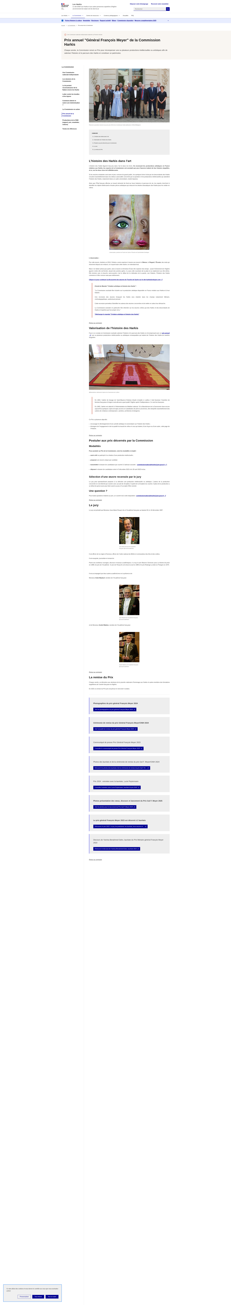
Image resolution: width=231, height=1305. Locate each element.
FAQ (132, 15)
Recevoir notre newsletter (160, 4)
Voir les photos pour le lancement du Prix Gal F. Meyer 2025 (114, 807)
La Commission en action (71, 109)
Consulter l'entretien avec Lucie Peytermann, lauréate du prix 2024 (116, 787)
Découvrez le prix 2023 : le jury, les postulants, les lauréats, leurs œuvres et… (119, 826)
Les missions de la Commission (68, 80)
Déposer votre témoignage (139, 4)
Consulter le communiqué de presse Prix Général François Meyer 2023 (117, 748)
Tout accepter (52, 1296)
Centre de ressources (92, 15)
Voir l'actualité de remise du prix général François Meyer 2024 (114, 729)
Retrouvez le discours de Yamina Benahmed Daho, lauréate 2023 (116, 849)
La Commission (76, 15)
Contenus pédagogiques (111, 15)
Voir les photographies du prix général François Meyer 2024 (114, 709)
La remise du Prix (98, 149)
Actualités (125, 15)
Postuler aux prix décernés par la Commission (105, 143)
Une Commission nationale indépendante (70, 73)
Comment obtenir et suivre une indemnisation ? (71, 103)
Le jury (95, 146)
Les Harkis (64, 15)
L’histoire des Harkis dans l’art (101, 136)
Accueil (63, 25)
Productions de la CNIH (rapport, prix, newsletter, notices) (70, 122)
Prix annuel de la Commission (68, 115)
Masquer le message (168, 20)
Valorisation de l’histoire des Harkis (102, 139)
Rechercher (168, 9)
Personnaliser (24, 1296)
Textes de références (69, 129)
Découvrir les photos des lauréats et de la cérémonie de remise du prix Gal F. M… (121, 768)
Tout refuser (38, 1296)
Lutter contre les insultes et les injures (70, 95)
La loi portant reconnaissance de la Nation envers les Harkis (70, 88)
